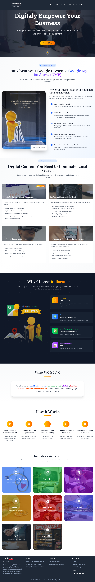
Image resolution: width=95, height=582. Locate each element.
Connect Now (47, 43)
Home (52, 5)
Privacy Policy (76, 567)
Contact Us (80, 5)
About (74, 561)
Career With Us (69, 5)
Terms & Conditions (78, 564)
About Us (59, 5)
